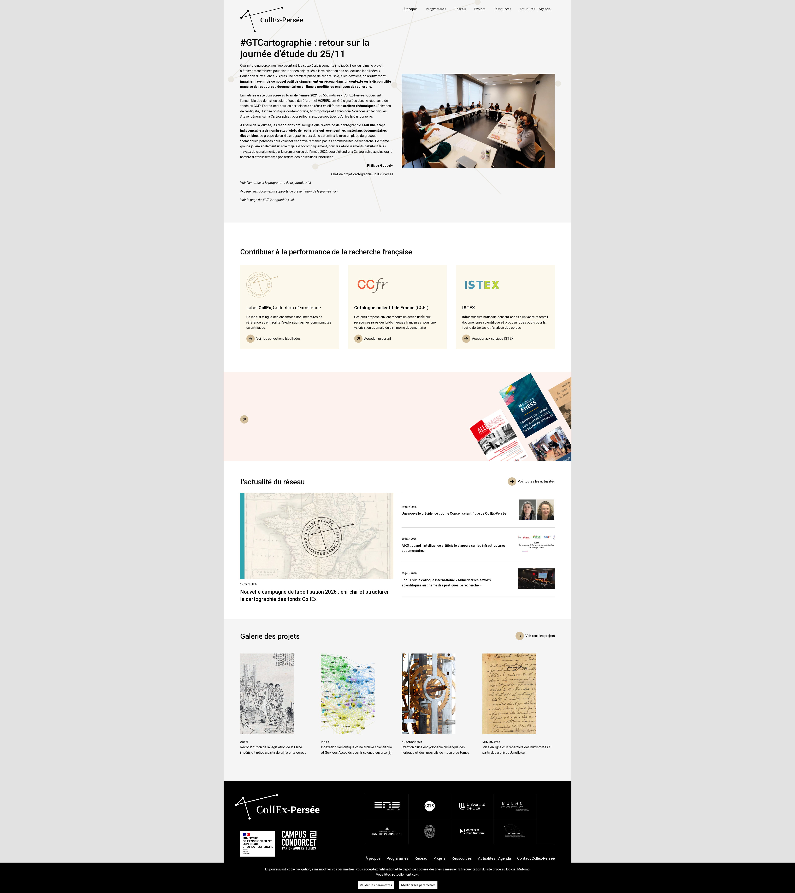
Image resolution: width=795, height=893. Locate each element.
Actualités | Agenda (535, 9)
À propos (373, 858)
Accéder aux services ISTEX (492, 339)
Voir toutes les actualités (536, 481)
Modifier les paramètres (418, 885)
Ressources (502, 9)
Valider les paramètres (376, 885)
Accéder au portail (377, 339)
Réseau (460, 9)
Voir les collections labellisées (278, 339)
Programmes (397, 858)
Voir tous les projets (540, 636)
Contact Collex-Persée (536, 858)
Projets (479, 9)
